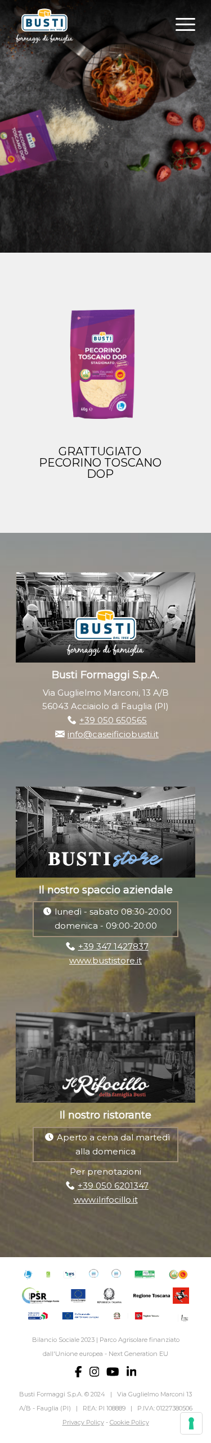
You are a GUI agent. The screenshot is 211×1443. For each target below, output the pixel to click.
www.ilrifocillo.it (106, 1199)
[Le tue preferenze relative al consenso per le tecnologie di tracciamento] (191, 1423)
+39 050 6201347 (113, 1185)
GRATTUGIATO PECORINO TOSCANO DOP (100, 463)
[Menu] (179, 23)
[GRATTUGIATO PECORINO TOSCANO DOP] (100, 364)
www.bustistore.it (105, 960)
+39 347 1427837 (113, 946)
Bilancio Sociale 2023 (63, 1340)
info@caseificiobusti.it (113, 734)
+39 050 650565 (113, 720)
